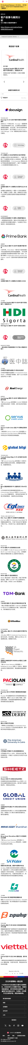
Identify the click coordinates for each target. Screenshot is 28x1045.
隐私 (13, 1035)
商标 (4, 1035)
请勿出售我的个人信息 (13, 1038)
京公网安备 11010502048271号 (8, 1041)
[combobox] (11, 36)
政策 (9, 1035)
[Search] (23, 1)
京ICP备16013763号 (5, 1039)
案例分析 (3, 14)
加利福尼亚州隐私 (21, 1035)
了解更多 (3, 8)
